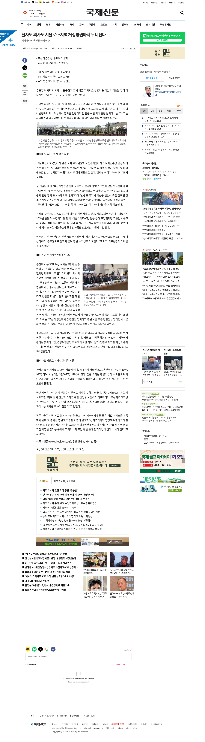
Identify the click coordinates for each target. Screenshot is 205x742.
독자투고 (95, 724)
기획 (114, 24)
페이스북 (27, 2)
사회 (29, 24)
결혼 (159, 171)
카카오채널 (46, 2)
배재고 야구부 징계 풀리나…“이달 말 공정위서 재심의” (166, 294)
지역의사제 (59, 481)
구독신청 (181, 2)
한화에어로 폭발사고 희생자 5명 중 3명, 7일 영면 (164, 220)
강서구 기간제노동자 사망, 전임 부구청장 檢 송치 (164, 212)
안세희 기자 (25, 48)
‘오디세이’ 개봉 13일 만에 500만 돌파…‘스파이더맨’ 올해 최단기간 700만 (122, 573)
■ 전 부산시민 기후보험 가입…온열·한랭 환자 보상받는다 (49, 558)
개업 (154, 171)
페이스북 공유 (24, 60)
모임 (149, 171)
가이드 (147, 178)
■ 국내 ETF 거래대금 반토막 (35, 580)
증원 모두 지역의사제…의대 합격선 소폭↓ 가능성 (68, 516)
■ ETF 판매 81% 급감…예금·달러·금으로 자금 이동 (47, 562)
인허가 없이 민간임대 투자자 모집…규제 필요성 (162, 406)
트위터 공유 (24, 68)
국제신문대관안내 (88, 715)
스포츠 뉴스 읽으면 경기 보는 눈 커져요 (158, 420)
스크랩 (24, 101)
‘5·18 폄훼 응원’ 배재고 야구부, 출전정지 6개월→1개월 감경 (169, 286)
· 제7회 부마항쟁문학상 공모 (154, 435)
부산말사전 (165, 24)
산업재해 (149, 189)
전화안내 (65, 724)
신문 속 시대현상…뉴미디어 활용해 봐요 (159, 417)
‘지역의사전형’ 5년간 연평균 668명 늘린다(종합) (67, 520)
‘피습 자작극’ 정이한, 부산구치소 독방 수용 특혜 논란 (95, 595)
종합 (144, 110)
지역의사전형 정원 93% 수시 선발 (60, 507)
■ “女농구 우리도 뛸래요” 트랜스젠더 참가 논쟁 (44, 553)
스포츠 (104, 24)
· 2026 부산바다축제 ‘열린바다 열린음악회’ (160, 442)
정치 (39, 24)
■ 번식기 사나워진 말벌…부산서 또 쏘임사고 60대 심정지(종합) (52, 567)
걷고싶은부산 (62, 715)
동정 (169, 171)
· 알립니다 (146, 439)
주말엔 (92, 24)
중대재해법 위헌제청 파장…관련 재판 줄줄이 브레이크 (166, 216)
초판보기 (172, 2)
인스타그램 (68, 2)
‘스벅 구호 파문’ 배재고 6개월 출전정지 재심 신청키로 (166, 298)
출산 (164, 171)
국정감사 (70, 481)
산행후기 (156, 175)
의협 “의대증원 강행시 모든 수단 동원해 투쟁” (66, 499)
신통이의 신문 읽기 (153, 414)
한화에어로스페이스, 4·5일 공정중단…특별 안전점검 (166, 225)
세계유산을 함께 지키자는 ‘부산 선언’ (158, 396)
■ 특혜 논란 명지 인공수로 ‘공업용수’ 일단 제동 (44, 589)
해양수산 (60, 24)
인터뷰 (125, 24)
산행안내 (146, 175)
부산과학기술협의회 (47, 715)
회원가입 (154, 2)
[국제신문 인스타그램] (72, 449)
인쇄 (24, 86)
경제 (48, 24)
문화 (81, 24)
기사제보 (104, 724)
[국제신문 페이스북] (49, 449)
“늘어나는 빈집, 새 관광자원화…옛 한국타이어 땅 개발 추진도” (151, 375)
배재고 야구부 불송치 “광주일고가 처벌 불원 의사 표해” (167, 290)
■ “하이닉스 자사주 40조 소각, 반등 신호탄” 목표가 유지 (48, 576)
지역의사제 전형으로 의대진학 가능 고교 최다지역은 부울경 (72, 529)
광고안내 (75, 724)
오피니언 (150, 24)
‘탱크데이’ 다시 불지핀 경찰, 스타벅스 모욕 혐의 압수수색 (167, 276)
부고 (174, 171)
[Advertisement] (162, 324)
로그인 (145, 2)
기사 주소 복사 (24, 93)
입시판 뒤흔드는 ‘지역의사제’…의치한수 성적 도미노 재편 (71, 512)
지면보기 (163, 2)
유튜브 (57, 2)
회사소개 (55, 724)
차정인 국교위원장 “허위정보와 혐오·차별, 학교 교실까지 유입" (170, 280)
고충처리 (144, 724)
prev (141, 460)
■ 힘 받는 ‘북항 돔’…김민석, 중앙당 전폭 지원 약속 (45, 585)
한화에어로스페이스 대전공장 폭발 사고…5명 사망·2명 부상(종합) (171, 238)
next (183, 460)
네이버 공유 (24, 75)
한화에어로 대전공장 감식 (154, 230)
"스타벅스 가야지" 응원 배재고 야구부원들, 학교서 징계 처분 (169, 272)
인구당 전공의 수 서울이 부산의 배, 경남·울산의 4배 (69, 494)
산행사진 (165, 175)
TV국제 (137, 24)
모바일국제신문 (156, 724)
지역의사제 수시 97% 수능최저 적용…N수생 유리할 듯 (70, 503)
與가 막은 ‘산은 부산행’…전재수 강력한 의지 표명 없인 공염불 (168, 409)
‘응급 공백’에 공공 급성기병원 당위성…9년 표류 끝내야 (172, 375)
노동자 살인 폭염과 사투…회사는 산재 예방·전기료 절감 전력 (169, 208)
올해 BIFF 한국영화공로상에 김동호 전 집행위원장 (122, 595)
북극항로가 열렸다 (162, 71)
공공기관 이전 (146, 71)
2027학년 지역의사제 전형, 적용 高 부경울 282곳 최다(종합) (73, 525)
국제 (72, 24)
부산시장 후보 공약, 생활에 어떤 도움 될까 (160, 399)
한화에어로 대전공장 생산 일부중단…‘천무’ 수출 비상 (166, 234)
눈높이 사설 (150, 393)
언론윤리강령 (132, 724)
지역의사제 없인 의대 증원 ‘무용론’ (60, 490)
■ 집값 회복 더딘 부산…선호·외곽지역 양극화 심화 (46, 571)
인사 (144, 171)
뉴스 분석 (149, 404)
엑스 (36, 2)
